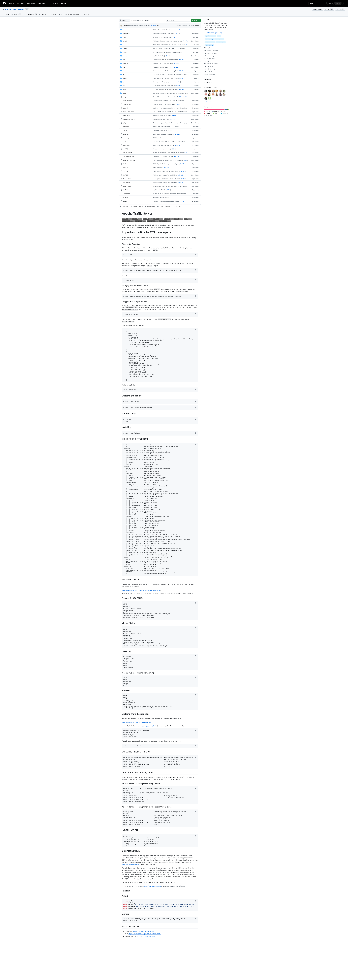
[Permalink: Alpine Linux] (120, 651)
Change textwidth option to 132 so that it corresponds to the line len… (174, 141)
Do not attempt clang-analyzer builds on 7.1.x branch (168, 100)
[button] (196, 254)
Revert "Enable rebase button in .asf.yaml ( (165, 97)
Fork (330, 9)
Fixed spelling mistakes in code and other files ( (167, 171)
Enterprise (54, 3)
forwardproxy (209, 39)
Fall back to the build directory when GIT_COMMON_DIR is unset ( (172, 48)
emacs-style (126, 193)
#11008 (182, 164)
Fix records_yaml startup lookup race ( (139, 25)
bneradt (125, 25)
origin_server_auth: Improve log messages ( (166, 78)
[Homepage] (4, 3)
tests (124, 89)
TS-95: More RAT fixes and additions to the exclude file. (169, 193)
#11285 (178, 104)
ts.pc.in (125, 201)
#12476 (185, 41)
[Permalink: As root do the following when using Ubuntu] (120, 784)
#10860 (177, 134)
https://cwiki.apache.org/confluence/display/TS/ (145, 934)
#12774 (172, 119)
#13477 (176, 156)
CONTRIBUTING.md (129, 160)
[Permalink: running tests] (120, 413)
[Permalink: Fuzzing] (120, 890)
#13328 (186, 152)
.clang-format (127, 104)
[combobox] (179, 20)
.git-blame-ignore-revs (129, 119)
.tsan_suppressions (128, 138)
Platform (11, 3)
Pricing (63, 3)
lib (123, 74)
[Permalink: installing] (120, 427)
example (125, 63)
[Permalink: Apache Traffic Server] (120, 213)
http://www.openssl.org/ (152, 886)
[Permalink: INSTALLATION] (120, 830)
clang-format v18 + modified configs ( (164, 104)
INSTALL (125, 167)
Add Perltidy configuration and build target (166, 126)
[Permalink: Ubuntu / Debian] (120, 623)
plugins (125, 78)
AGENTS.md (126, 149)
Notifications (318, 9)
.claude (125, 30)
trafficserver (18, 9)
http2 (207, 42)
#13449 (187, 97)
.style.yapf (126, 134)
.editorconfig (126, 115)
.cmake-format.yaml (129, 111)
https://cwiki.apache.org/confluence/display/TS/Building (141, 590)
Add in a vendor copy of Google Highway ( (165, 175)
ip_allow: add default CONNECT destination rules (167, 52)
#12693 (177, 33)
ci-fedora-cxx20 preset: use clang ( (163, 156)
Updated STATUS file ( (159, 190)
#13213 (188, 44)
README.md (126, 182)
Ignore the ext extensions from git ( (163, 67)
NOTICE (125, 175)
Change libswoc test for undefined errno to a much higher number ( (173, 74)
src (124, 85)
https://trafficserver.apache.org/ (143, 931)
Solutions (20, 3)
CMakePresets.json (128, 156)
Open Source (42, 3)
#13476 (176, 63)
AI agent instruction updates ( (162, 37)
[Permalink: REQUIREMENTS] (120, 579)
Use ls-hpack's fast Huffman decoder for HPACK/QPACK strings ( (172, 93)
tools (124, 93)
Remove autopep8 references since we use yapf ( (168, 160)
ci (123, 44)
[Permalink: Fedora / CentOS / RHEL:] (120, 598)
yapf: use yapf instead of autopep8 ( (164, 134)
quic (223, 42)
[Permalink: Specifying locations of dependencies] (120, 285)
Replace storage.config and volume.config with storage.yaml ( (171, 123)
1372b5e (178, 25)
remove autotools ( (158, 167)
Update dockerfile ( (159, 56)
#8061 (183, 171)
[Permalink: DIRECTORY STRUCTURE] (120, 439)
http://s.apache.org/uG (148, 726)
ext (124, 67)
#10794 (166, 167)
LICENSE (125, 171)
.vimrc (124, 141)
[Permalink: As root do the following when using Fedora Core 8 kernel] (120, 807)
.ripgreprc (126, 130)
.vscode (125, 41)
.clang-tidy (126, 108)
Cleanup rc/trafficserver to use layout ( (164, 82)
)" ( (184, 97)
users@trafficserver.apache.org (147, 936)
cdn (219, 36)
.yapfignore (126, 145)
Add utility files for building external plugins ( (166, 164)
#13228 (180, 175)
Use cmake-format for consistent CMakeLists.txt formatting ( (171, 111)
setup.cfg (126, 197)
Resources (31, 3)
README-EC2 (127, 178)
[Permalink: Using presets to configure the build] (120, 301)
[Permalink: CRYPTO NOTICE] (120, 851)
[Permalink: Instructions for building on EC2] (120, 772)
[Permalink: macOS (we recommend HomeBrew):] (120, 673)
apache (8, 9)
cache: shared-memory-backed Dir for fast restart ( (168, 152)
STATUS (125, 190)
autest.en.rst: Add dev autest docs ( (164, 33)
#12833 (176, 67)
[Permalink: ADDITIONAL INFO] (120, 926)
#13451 (178, 30)
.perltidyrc (126, 126)
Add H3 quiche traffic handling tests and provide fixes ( (169, 44)
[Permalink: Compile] (120, 914)
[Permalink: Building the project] (120, 395)
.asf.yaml (125, 97)
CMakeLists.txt (127, 152)
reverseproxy (209, 45)
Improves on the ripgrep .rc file (162, 130)
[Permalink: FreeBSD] (120, 690)
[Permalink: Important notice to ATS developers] (120, 232)
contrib (125, 56)
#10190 (174, 115)
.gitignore (125, 123)
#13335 (173, 37)
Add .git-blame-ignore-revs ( (161, 119)
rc (123, 82)
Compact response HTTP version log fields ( (166, 59)
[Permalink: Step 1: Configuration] (120, 244)
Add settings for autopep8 (161, 197)
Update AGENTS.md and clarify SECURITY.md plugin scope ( (171, 186)
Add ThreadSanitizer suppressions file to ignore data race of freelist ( (173, 138)
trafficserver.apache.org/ (214, 33)
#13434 (180, 97)
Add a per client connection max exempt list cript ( (168, 41)
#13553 (181, 78)
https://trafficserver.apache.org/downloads (136, 722)
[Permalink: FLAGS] (120, 896)
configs (125, 52)
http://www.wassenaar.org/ (131, 864)
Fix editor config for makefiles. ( (162, 115)
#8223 (168, 190)
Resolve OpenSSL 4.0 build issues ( (163, 63)
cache (213, 36)
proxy (218, 42)
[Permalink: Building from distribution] (120, 714)
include (125, 71)
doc (124, 59)
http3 (212, 42)
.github (125, 37)
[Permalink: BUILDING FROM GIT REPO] (120, 751)
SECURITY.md (127, 186)
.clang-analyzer (127, 100)
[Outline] (198, 206)
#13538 (153, 25)
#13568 (181, 59)
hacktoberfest (219, 39)
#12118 (178, 82)
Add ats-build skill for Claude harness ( (164, 30)
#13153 (167, 56)
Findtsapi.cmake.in (128, 164)
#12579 (185, 160)
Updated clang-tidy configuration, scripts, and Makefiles (170, 108)
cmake (125, 48)
